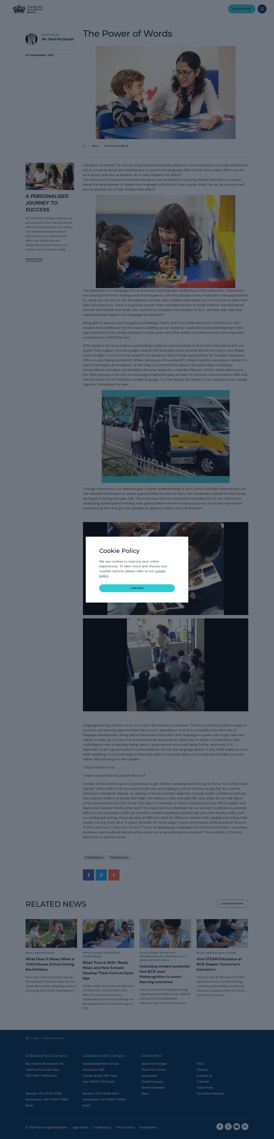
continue (137, 588)
